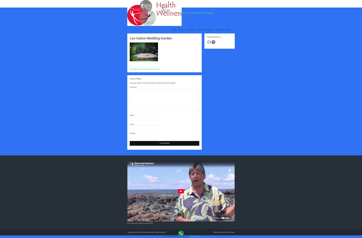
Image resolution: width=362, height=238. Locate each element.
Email (132, 124)
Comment (133, 87)
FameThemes (230, 232)
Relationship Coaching (223, 30)
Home (174, 30)
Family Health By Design (197, 13)
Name (132, 115)
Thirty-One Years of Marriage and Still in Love (145, 69)
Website (132, 133)
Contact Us (191, 30)
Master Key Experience (205, 30)
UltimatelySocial (194, 237)
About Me (181, 30)
